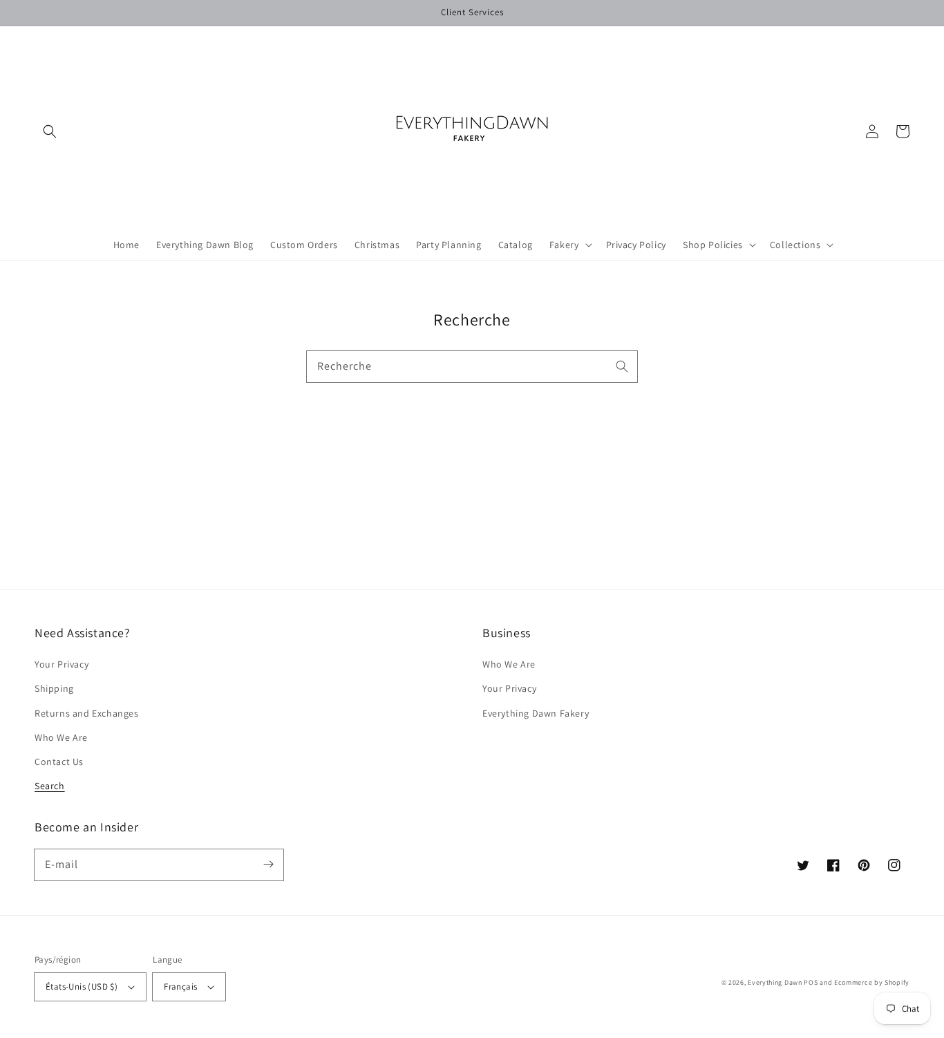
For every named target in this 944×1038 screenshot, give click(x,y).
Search (50, 786)
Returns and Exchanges (87, 713)
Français (180, 986)
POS (811, 982)
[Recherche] (622, 366)
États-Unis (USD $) (81, 986)
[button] (50, 131)
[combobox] (472, 366)
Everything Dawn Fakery (535, 713)
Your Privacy (61, 664)
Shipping (54, 688)
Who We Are (61, 737)
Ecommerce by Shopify (871, 982)
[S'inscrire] (268, 864)
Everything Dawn (775, 982)
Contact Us (59, 761)
